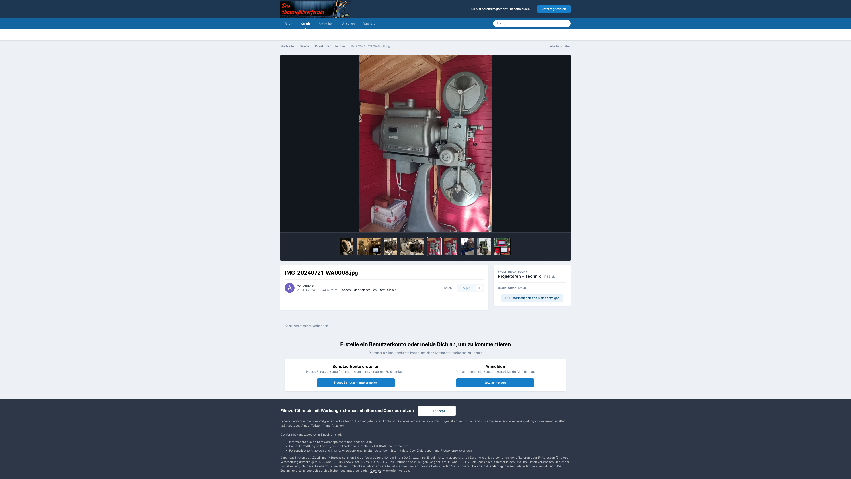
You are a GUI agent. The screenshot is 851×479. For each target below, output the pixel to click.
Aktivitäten (326, 23)
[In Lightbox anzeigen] (425, 143)
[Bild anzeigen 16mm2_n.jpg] (467, 246)
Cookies (375, 470)
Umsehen (348, 23)
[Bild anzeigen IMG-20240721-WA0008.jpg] (434, 246)
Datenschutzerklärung (487, 466)
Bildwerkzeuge (549, 224)
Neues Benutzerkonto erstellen (356, 382)
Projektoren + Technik (519, 276)
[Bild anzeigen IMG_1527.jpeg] (369, 246)
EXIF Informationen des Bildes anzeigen (532, 298)
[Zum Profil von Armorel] (290, 288)
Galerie (306, 23)
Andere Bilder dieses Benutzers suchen (369, 290)
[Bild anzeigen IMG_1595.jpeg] (390, 246)
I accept (438, 411)
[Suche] (566, 23)
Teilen (447, 288)
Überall (551, 23)
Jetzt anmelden (495, 382)
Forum (288, 23)
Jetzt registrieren (554, 9)
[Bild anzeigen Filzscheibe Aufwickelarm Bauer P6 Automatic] (346, 246)
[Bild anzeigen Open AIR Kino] (502, 246)
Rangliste (369, 23)
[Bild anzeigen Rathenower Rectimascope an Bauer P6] (412, 246)
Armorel (308, 285)
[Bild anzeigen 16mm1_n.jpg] (484, 246)
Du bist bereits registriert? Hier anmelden (501, 9)
